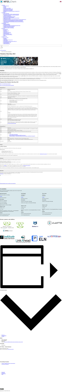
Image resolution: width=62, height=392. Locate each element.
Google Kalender (4, 335)
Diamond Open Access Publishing (8, 10)
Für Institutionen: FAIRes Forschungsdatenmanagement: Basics (11, 25)
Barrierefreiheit (4, 373)
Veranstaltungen (4, 23)
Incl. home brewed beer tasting (12, 123)
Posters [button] (1, 144)
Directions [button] (2, 170)
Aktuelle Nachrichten (6, 13)
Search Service (5, 31)
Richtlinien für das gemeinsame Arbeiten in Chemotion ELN (11, 11)
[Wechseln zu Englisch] (61, 1)
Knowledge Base (5, 29)
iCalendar (3, 336)
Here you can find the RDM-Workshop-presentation (7, 85)
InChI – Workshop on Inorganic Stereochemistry (8, 363)
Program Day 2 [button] (2, 126)
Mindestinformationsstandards (7, 33)
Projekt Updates (5, 40)
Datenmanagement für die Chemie (7, 9)
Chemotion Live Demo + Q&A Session (8, 27)
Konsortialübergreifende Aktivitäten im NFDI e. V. (10, 41)
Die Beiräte (4, 38)
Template (5, 165)
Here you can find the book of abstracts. (5, 83)
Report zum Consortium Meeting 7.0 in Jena (9, 16)
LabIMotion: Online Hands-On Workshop (9, 26)
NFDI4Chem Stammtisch (6, 24)
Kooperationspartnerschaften (7, 42)
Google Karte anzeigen (10, 349)
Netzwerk (4, 6)
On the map (1, 173)
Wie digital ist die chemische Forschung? (8, 17)
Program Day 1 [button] (2, 87)
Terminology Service (6, 30)
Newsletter (4, 7)
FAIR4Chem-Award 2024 (6, 18)
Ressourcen (3, 28)
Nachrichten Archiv (6, 22)
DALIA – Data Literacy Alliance (7, 34)
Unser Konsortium (5, 37)
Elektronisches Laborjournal (7, 32)
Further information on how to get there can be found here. (8, 183)
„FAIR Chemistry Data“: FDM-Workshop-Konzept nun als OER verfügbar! (13, 21)
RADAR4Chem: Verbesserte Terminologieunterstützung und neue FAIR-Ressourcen (14, 19)
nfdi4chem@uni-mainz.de (26, 165)
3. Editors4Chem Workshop (7, 15)
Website (1, 196)
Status (2, 374)
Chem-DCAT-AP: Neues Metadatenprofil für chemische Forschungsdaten (13, 20)
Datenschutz (3, 372)
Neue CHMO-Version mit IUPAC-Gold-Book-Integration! (11, 14)
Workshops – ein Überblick (7, 8)
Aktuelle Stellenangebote (6, 43)
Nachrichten (3, 12)
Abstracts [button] (1, 158)
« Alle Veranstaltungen (3, 50)
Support (4, 35)
